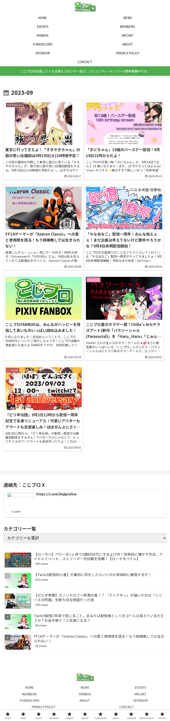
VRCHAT (140, 694)
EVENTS (140, 687)
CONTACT (126, 707)
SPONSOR (140, 700)
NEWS (85, 687)
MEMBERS (29, 694)
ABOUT (84, 700)
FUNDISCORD (29, 700)
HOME (29, 687)
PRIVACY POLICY (43, 707)
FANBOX (85, 694)
